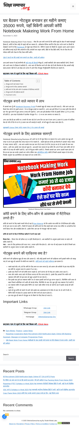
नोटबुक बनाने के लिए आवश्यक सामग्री (16, 87)
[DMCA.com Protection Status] (64, 424)
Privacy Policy (30, 424)
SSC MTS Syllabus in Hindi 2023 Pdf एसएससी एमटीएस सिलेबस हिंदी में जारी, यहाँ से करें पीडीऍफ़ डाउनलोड (39, 390)
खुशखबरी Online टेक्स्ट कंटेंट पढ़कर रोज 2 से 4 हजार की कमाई (23, 128)
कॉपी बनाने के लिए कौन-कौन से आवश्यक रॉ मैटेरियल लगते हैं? (22, 89)
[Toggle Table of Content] (37, 81)
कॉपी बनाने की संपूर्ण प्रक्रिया (45, 261)
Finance (19, 331)
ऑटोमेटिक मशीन (42, 152)
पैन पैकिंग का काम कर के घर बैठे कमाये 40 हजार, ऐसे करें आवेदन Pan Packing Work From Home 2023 (37, 380)
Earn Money (10, 331)
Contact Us (53, 424)
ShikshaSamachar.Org (47, 317)
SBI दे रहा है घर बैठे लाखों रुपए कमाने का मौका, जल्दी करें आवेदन (23, 58)
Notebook (21, 47)
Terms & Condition (42, 424)
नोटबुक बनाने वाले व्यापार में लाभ (14, 84)
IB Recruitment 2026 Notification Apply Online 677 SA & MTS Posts (29, 377)
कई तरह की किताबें (32, 63)
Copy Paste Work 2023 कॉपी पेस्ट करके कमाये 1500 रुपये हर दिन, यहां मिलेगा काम (31, 393)
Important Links (11, 95)
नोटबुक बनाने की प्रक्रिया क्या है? (15, 92)
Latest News (28, 331)
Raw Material (38, 224)
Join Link (46, 308)
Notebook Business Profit (25, 107)
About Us (12, 424)
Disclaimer (20, 424)
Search (6, 355)
